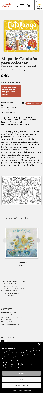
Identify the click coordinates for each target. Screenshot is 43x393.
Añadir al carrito (34, 103)
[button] (40, 345)
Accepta (21, 373)
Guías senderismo (8, 295)
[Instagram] (2, 341)
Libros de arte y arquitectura (13, 281)
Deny (21, 379)
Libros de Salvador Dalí (10, 286)
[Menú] (21, 6)
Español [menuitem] (38, 4)
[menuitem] (15, 6)
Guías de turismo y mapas (11, 293)
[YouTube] (6, 341)
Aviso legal (27, 390)
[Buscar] (15, 6)
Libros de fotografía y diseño (13, 288)
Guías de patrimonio (9, 291)
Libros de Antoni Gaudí (10, 284)
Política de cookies (17, 390)
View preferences (21, 385)
